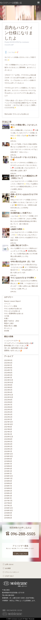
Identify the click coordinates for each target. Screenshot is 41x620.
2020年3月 (8, 446)
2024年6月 (8, 373)
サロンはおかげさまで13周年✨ (23, 278)
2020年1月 (8, 451)
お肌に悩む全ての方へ (19, 245)
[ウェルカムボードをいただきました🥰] (5, 163)
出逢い (6, 318)
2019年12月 (8, 454)
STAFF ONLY (9, 576)
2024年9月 (8, 368)
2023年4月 (8, 392)
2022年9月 (8, 400)
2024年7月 (8, 370)
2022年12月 (8, 395)
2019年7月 (8, 464)
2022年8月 (8, 402)
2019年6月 (8, 466)
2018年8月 (8, 483)
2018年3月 (8, 496)
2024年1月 (8, 378)
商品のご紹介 (9, 323)
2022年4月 (8, 412)
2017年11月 (8, 501)
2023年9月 (8, 385)
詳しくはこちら (21, 554)
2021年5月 (8, 432)
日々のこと (8, 328)
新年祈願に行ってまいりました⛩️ (16, 346)
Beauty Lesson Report (12, 301)
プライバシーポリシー (12, 572)
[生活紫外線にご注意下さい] (5, 217)
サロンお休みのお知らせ (13, 309)
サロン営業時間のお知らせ (13, 313)
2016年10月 (8, 510)
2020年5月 (8, 442)
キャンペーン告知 (10, 306)
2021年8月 (8, 429)
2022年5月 (8, 410)
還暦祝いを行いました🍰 (13, 350)
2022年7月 (8, 405)
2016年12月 (8, 508)
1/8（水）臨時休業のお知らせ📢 (16, 348)
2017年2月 (8, 505)
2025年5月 (8, 360)
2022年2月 (8, 417)
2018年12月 (8, 476)
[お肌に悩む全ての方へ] (5, 251)
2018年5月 (8, 491)
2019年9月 (8, 459)
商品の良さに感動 (10, 326)
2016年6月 (8, 518)
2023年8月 (8, 387)
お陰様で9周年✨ (17, 229)
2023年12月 (8, 380)
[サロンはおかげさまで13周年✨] (5, 283)
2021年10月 (8, 424)
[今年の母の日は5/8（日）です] (5, 267)
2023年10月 (8, 382)
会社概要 (8, 568)
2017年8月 (8, 503)
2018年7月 (8, 486)
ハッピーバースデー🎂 (12, 341)
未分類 (6, 331)
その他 (6, 316)
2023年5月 (8, 390)
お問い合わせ (9, 564)
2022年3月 (8, 414)
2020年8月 (8, 439)
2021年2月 (8, 434)
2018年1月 (8, 498)
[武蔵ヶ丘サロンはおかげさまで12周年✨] (5, 202)
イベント (7, 304)
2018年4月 (8, 493)
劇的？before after (11, 321)
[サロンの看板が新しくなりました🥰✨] (5, 128)
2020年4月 (8, 444)
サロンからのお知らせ (21, 114)
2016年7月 (8, 515)
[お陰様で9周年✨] (5, 237)
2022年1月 (8, 419)
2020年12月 (8, 437)
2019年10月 (8, 456)
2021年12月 (8, 422)
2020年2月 (8, 449)
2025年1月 (8, 365)
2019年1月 (8, 473)
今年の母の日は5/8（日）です (22, 261)
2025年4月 (8, 363)
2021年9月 (8, 427)
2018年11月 (8, 478)
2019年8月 (8, 461)
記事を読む (13, 141)
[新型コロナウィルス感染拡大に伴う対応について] (5, 179)
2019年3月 (8, 471)
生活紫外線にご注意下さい (21, 213)
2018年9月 (8, 481)
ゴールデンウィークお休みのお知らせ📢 (18, 343)
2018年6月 (8, 488)
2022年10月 (8, 397)
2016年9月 (8, 513)
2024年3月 (8, 375)
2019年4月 (8, 469)
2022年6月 (8, 407)
